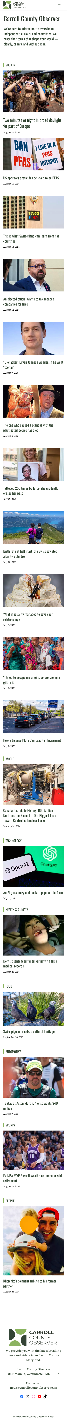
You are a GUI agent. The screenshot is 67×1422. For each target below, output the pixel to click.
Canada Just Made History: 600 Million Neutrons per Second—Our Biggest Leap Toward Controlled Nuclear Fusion (29, 815)
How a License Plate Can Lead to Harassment (32, 740)
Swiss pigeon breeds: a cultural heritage (29, 1031)
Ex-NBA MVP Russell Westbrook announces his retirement (33, 1178)
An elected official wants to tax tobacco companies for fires (28, 301)
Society (10, 64)
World (10, 758)
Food (9, 986)
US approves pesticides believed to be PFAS (31, 177)
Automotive (13, 1051)
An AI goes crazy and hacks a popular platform (33, 892)
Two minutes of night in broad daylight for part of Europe (32, 123)
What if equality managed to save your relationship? (28, 616)
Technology (14, 840)
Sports (10, 1125)
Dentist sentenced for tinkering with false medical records (30, 963)
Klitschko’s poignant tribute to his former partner (29, 1283)
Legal (51, 1416)
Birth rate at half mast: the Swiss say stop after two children (30, 553)
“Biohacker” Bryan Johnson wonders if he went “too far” (33, 364)
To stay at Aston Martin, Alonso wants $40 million (30, 1105)
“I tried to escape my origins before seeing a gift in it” (31, 680)
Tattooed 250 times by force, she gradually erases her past (30, 490)
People (10, 1200)
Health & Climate (17, 909)
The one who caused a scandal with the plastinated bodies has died (28, 427)
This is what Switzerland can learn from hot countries (31, 238)
